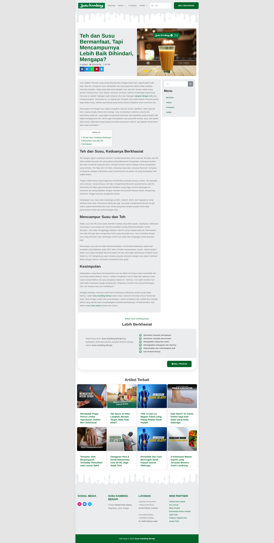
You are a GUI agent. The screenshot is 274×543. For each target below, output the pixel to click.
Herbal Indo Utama (177, 501)
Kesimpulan (86, 144)
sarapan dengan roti (143, 96)
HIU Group (173, 505)
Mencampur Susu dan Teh (92, 141)
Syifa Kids (173, 515)
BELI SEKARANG (186, 5)
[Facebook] (85, 504)
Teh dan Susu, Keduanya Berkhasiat (96, 137)
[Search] (190, 84)
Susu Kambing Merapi (102, 296)
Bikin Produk (174, 508)
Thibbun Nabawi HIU (178, 518)
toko (96, 306)
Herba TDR (174, 521)
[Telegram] (90, 504)
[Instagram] (79, 504)
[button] (82, 69)
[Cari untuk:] (160, 5)
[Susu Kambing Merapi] (91, 5)
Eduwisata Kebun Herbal (179, 511)
